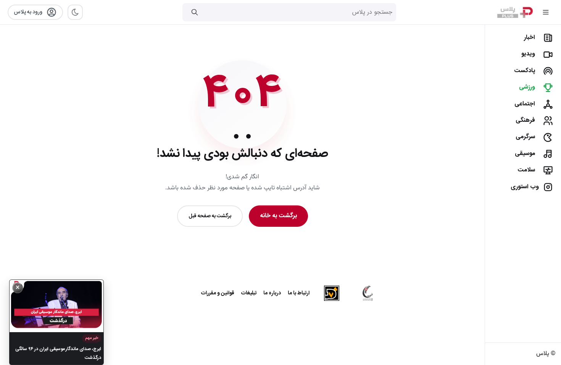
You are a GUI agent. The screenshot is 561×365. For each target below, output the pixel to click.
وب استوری (525, 187)
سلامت (526, 170)
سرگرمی (525, 137)
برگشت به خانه (278, 216)
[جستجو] (194, 12)
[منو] (545, 12)
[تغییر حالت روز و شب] (75, 12)
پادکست (524, 71)
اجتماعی (524, 104)
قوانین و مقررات (217, 293)
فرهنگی (525, 120)
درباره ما (272, 293)
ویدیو (528, 54)
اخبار (529, 37)
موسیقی (525, 154)
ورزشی (527, 87)
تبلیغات (248, 293)
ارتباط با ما (299, 293)
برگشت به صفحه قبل (210, 216)
